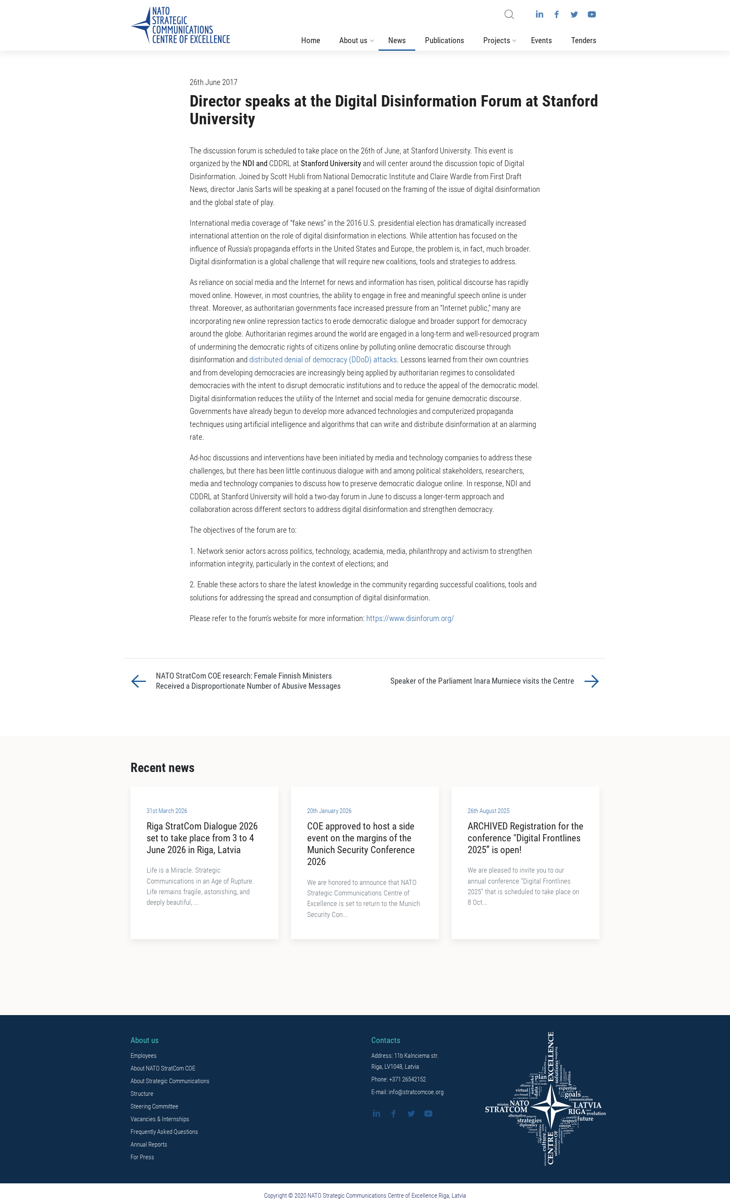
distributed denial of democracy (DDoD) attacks (323, 359)
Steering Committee (154, 1106)
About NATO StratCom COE (163, 1068)
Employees (144, 1055)
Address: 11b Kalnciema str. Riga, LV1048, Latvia (405, 1061)
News (397, 40)
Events (541, 40)
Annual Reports (149, 1144)
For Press (142, 1157)
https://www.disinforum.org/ (410, 618)
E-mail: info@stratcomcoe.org (407, 1092)
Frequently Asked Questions (164, 1132)
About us (353, 40)
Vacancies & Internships (160, 1119)
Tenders (584, 40)
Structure (142, 1094)
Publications (444, 40)
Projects (496, 40)
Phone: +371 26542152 (398, 1079)
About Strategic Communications (170, 1081)
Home (310, 40)
